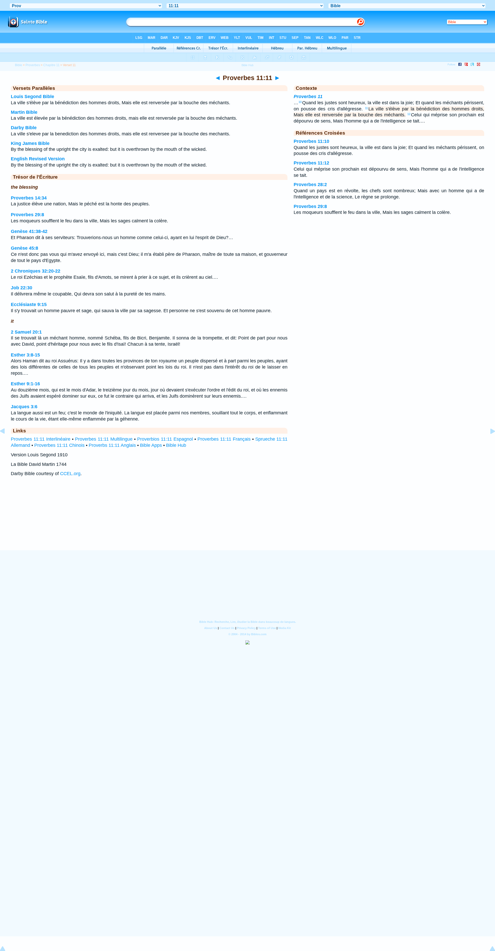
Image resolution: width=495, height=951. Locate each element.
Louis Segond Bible (32, 96)
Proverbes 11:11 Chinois (59, 445)
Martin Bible (24, 112)
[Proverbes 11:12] (488, 442)
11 (366, 108)
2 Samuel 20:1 (26, 332)
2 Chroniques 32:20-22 (35, 271)
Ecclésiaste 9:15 (29, 304)
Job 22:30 (21, 287)
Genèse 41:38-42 (29, 231)
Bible (18, 65)
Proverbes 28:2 (310, 184)
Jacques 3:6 (24, 406)
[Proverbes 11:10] (6, 442)
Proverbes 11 (308, 96)
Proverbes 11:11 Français (224, 439)
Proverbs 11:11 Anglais (112, 445)
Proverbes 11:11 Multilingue (104, 439)
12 (408, 114)
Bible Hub (176, 445)
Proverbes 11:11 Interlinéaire (40, 439)
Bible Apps (151, 445)
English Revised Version (38, 158)
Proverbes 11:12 (311, 162)
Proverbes (33, 65)
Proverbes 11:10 (311, 141)
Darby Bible (24, 127)
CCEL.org (70, 473)
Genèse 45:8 (24, 248)
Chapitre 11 (51, 65)
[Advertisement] (247, 518)
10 (300, 101)
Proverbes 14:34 (29, 197)
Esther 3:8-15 (25, 354)
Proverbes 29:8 (27, 214)
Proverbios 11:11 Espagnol (165, 439)
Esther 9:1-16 (25, 383)
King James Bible (30, 143)
